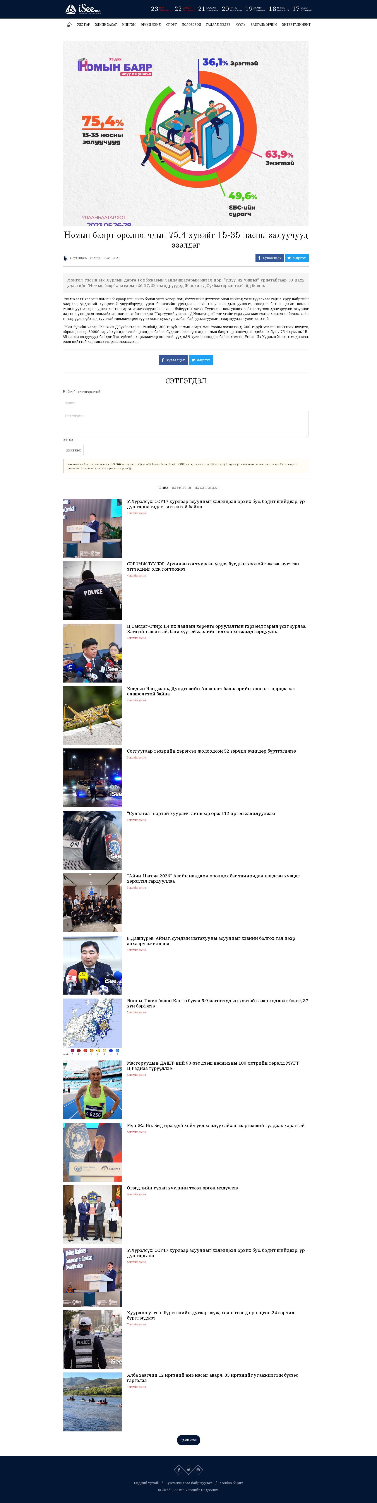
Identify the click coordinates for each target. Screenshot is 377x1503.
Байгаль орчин (264, 25)
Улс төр (83, 25)
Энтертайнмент (296, 25)
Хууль (240, 25)
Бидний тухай (146, 1483)
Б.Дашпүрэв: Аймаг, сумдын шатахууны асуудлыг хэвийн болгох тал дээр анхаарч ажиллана (211, 941)
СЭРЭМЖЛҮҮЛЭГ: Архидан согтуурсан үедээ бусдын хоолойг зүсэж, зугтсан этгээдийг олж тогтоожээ (213, 566)
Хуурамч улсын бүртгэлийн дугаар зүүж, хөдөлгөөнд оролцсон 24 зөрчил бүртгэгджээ (210, 1315)
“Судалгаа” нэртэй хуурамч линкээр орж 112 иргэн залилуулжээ (201, 813)
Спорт (171, 25)
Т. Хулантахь (78, 257)
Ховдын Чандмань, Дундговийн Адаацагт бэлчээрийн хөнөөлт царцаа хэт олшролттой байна (211, 691)
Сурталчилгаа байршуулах (189, 1483)
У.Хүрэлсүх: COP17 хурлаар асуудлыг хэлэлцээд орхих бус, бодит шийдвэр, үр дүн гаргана (216, 1253)
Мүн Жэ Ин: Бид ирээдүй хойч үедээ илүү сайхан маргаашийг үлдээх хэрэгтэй (216, 1125)
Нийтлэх (73, 450)
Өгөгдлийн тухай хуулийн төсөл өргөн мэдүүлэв (182, 1188)
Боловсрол (191, 25)
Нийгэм (129, 25)
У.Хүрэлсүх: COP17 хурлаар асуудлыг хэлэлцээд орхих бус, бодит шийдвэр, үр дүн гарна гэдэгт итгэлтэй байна (216, 504)
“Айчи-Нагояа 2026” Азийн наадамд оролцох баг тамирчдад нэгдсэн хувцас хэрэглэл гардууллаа (213, 878)
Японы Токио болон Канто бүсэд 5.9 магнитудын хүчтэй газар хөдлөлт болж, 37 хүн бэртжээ (217, 1003)
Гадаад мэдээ (218, 25)
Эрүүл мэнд (151, 25)
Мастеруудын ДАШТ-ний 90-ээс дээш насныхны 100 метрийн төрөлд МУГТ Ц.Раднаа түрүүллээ (213, 1065)
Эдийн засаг (106, 25)
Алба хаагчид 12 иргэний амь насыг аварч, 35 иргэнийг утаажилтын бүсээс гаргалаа (212, 1378)
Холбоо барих (231, 1483)
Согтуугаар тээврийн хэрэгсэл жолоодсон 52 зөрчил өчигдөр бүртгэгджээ (211, 751)
